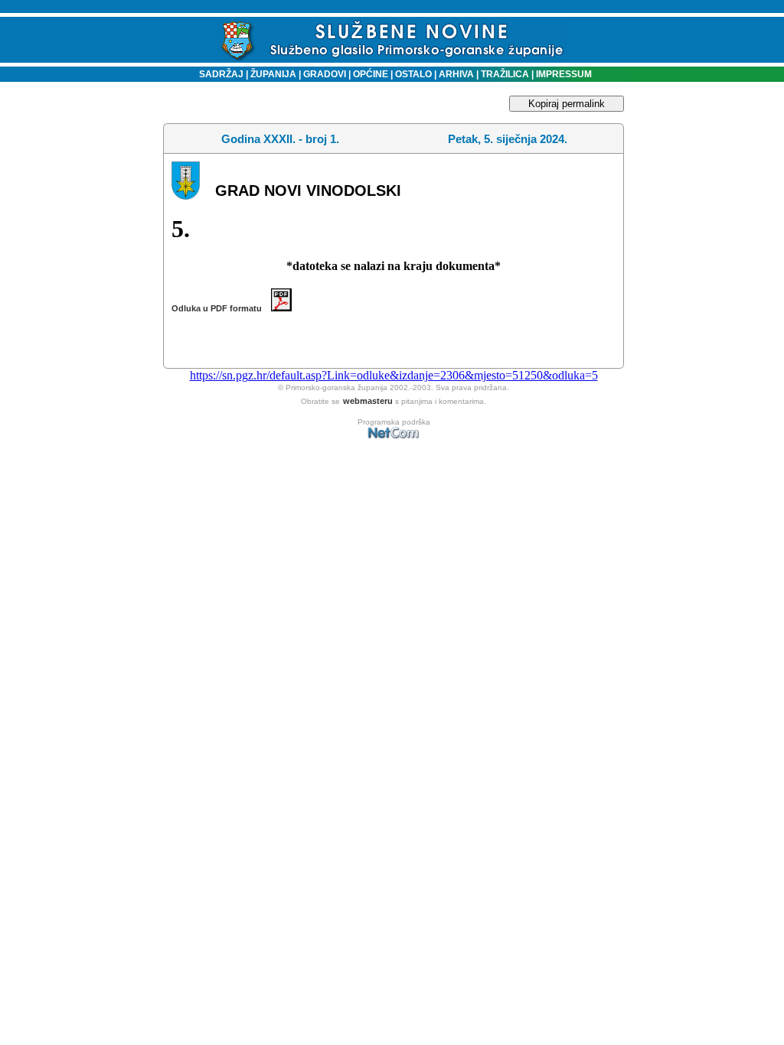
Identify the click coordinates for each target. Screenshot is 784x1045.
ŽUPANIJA (273, 74)
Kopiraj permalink (566, 103)
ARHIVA (455, 74)
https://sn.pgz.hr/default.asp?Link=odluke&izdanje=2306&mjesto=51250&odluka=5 (394, 375)
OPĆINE (370, 74)
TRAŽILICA (504, 74)
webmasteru (368, 400)
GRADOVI (324, 74)
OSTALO (413, 74)
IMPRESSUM (564, 74)
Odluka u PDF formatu (221, 308)
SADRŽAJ (217, 74)
